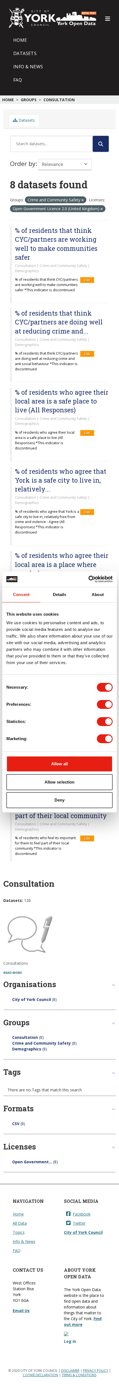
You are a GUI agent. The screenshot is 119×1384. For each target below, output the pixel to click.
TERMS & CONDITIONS (79, 1375)
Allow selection (60, 782)
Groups (29, 99)
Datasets (25, 53)
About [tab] (98, 594)
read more (12, 973)
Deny (59, 800)
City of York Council (83, 1232)
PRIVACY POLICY (95, 1370)
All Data (20, 1223)
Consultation (59, 99)
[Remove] (82, 200)
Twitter (79, 1223)
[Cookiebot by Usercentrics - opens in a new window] (88, 579)
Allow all (59, 763)
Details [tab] (59, 594)
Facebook (81, 1214)
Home (20, 40)
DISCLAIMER (70, 1370)
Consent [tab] (21, 594)
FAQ (17, 80)
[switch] (105, 704)
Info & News (28, 67)
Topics (19, 1232)
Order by (22, 163)
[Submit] (100, 144)
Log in (70, 1341)
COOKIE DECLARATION (40, 1375)
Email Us (21, 1310)
